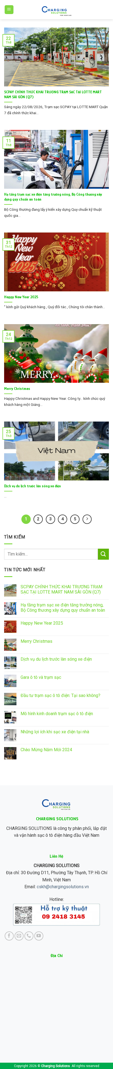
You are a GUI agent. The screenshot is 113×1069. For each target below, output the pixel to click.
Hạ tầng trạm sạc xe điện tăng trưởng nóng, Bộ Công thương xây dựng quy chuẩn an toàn (53, 196)
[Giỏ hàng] (106, 10)
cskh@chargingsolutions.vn (63, 886)
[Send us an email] (19, 935)
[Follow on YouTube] (38, 935)
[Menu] (9, 9)
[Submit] (103, 554)
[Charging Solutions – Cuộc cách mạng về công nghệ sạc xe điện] (56, 9)
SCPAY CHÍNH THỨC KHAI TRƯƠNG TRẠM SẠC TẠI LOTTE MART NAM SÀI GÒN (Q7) (53, 94)
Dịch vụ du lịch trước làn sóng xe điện (32, 486)
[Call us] (28, 935)
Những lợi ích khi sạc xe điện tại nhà (55, 731)
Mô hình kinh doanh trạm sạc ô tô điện (57, 713)
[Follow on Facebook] (9, 935)
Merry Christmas (17, 389)
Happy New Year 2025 (21, 297)
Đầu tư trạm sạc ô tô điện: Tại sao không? (60, 695)
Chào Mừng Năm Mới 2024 (46, 749)
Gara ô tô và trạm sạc (41, 677)
